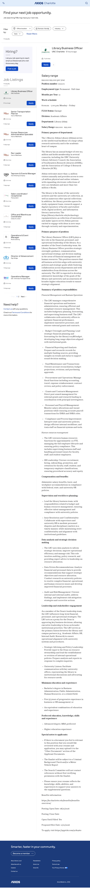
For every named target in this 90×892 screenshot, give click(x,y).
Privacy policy (56, 860)
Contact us (8, 309)
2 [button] (18, 297)
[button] (12, 297)
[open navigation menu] (3, 3)
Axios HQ (35, 867)
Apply (31, 103)
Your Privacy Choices (58, 867)
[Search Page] (86, 3)
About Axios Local (16, 860)
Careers (13, 867)
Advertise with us (16, 864)
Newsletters (36, 860)
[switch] (42, 28)
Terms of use (55, 864)
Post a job (12, 68)
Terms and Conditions (21, 312)
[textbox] (63, 457)
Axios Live (36, 864)
